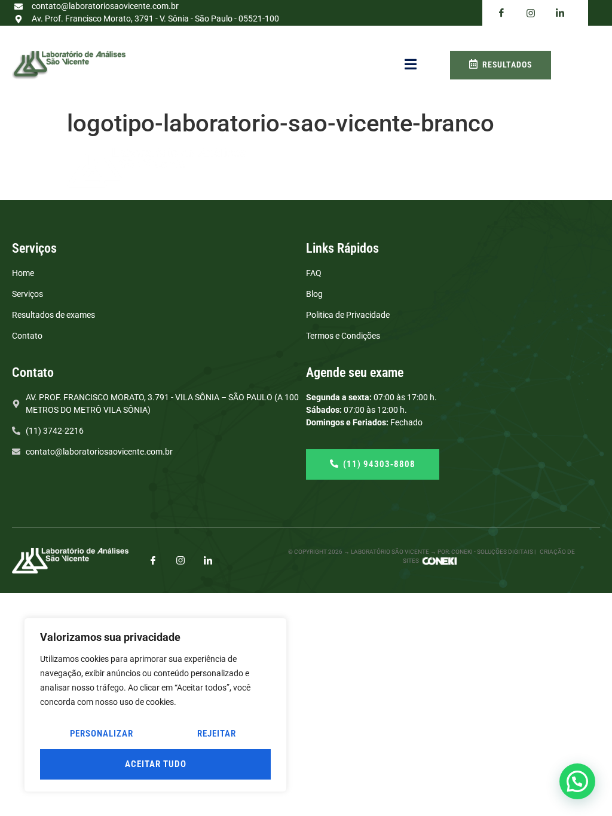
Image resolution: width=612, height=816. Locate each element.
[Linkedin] (560, 13)
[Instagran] (531, 13)
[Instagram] (180, 560)
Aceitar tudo (155, 764)
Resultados (507, 64)
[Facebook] (501, 13)
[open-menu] (411, 65)
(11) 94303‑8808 (379, 464)
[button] (577, 781)
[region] (155, 705)
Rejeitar (216, 733)
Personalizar (101, 733)
